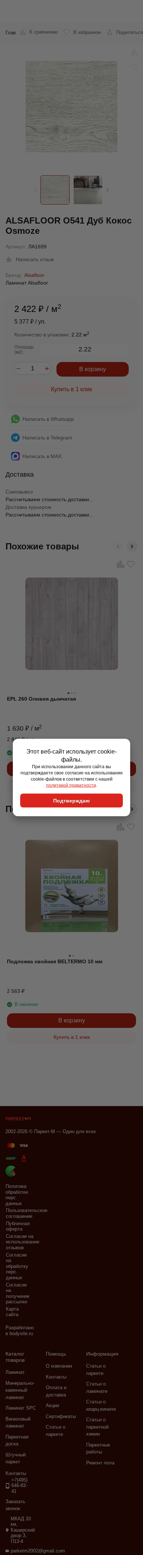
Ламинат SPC (21, 1408)
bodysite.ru (21, 1333)
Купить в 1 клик (71, 389)
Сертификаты (61, 1416)
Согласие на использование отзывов (22, 1242)
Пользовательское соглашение (26, 1213)
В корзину (92, 369)
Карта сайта (12, 1312)
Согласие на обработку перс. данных (17, 1266)
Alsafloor (34, 275)
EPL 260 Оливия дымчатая (41, 699)
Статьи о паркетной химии (97, 1427)
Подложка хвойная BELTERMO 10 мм (54, 961)
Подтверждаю (71, 801)
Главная (14, 32)
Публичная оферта (18, 1226)
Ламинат (15, 1372)
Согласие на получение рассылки (17, 1293)
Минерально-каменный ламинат (20, 1390)
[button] (107, 190)
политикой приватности (71, 785)
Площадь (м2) (24, 349)
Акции (52, 1405)
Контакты (56, 1377)
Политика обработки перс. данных (17, 1195)
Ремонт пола (100, 1463)
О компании (59, 1366)
